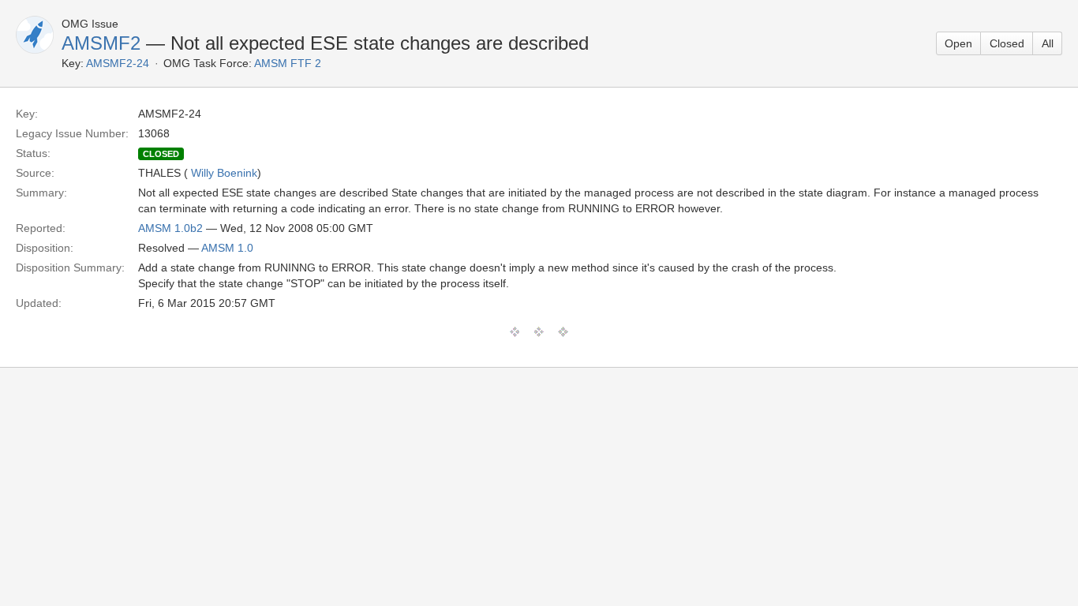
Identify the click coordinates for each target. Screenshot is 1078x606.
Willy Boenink (224, 172)
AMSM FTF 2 (287, 63)
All (1048, 43)
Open (958, 43)
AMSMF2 (101, 43)
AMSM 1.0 (227, 247)
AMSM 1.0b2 (170, 228)
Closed (1007, 43)
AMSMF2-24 (117, 63)
